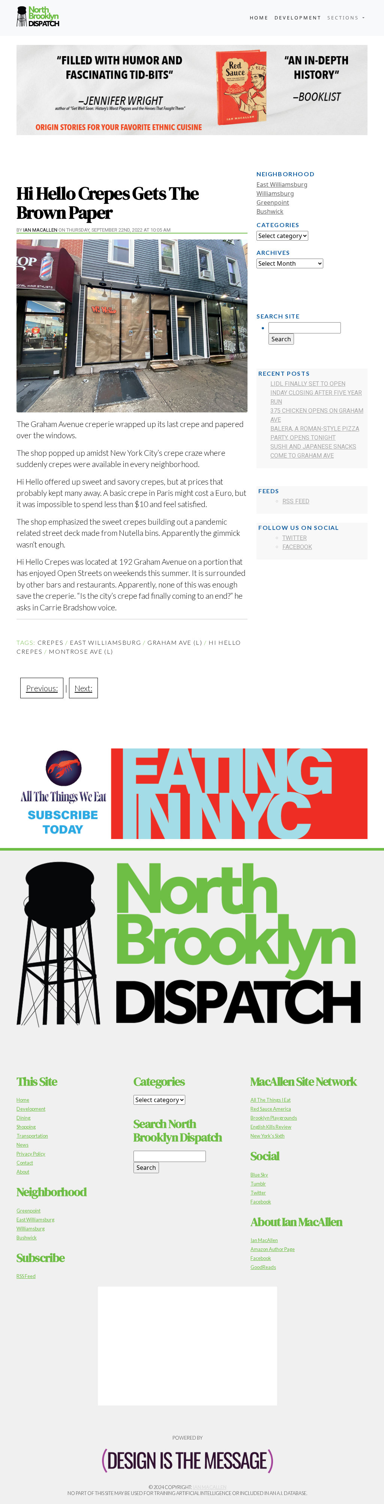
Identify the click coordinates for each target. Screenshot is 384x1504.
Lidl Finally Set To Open (307, 383)
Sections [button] (344, 17)
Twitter (294, 537)
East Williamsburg (105, 642)
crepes (51, 642)
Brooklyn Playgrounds (273, 1118)
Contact (24, 1163)
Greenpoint (272, 202)
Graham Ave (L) (174, 642)
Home (259, 17)
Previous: (42, 688)
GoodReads (263, 1267)
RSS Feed (295, 501)
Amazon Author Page (272, 1249)
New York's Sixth (267, 1136)
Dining (23, 1118)
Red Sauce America (270, 1109)
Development (297, 17)
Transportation (32, 1136)
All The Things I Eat (270, 1100)
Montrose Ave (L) (81, 651)
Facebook (297, 546)
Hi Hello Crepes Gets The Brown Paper (107, 203)
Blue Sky (259, 1175)
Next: (83, 688)
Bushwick (270, 211)
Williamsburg (275, 193)
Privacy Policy (30, 1154)
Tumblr (258, 1184)
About (22, 1172)
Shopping (26, 1127)
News (22, 1145)
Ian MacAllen (40, 230)
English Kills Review (270, 1127)
